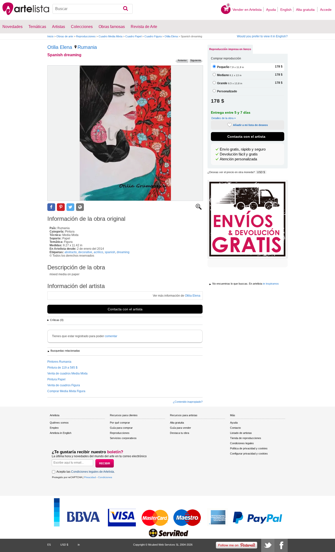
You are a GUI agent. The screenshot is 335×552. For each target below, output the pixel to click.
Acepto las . (85, 471)
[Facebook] (281, 545)
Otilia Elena (171, 36)
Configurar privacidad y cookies (249, 453)
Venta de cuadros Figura (63, 385)
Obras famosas (112, 27)
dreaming (123, 252)
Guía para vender (180, 427)
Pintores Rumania (59, 361)
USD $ (261, 172)
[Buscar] (125, 9)
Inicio (50, 36)
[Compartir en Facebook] (51, 207)
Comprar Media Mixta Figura (66, 391)
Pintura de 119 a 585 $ (62, 367)
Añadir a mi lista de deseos (250, 125)
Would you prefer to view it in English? (262, 36)
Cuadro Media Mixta (110, 36)
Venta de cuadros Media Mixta (67, 373)
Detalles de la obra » (223, 118)
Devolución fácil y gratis (239, 154)
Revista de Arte (144, 27)
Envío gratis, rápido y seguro (243, 149)
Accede (326, 10)
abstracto (70, 252)
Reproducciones (86, 36)
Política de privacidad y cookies (249, 448)
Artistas (58, 27)
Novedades (12, 27)
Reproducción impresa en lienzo (230, 49)
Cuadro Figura (153, 36)
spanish (110, 252)
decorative (85, 252)
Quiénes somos (59, 422)
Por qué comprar (120, 422)
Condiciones (105, 477)
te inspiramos (271, 283)
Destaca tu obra (179, 432)
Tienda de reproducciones (245, 438)
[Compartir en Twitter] (70, 207)
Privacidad (90, 477)
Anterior (182, 60)
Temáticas (37, 27)
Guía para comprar (121, 427)
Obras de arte (64, 36)
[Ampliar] (199, 208)
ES (49, 544)
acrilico (98, 252)
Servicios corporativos (123, 438)
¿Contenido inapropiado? (188, 401)
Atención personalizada (238, 159)
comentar (111, 336)
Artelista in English (60, 432)
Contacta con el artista (125, 309)
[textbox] (92, 9)
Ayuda (271, 10)
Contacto (235, 427)
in (79, 544)
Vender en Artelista (247, 10)
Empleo (54, 427)
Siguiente (195, 60)
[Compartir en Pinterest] (61, 207)
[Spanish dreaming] (125, 133)
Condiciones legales (242, 443)
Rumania (87, 47)
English (286, 10)
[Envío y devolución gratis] (247, 219)
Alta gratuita (306, 10)
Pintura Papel (56, 379)
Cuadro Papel (133, 36)
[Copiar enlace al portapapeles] (80, 207)
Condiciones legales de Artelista (92, 471)
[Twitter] (267, 545)
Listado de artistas (241, 432)
